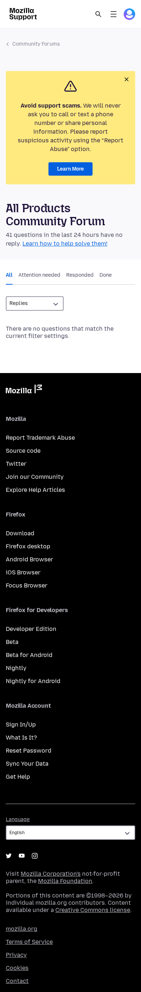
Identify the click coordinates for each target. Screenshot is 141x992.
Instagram (35, 856)
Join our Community (35, 476)
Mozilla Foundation (65, 881)
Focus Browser (26, 585)
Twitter (16, 463)
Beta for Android (29, 655)
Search (98, 14)
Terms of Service (29, 941)
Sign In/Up (21, 724)
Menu (113, 14)
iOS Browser (23, 572)
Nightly (16, 668)
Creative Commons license (92, 910)
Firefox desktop (28, 546)
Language (18, 819)
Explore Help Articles (35, 489)
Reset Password (28, 750)
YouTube (22, 856)
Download (20, 533)
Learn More (70, 169)
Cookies (17, 967)
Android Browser (29, 559)
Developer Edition (31, 628)
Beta (12, 642)
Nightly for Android (33, 681)
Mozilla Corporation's (51, 873)
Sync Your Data (27, 763)
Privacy (16, 954)
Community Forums (36, 44)
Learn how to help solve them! (64, 243)
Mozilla (24, 390)
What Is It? (21, 737)
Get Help (18, 776)
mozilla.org (21, 928)
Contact (17, 981)
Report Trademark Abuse (40, 437)
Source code (23, 450)
